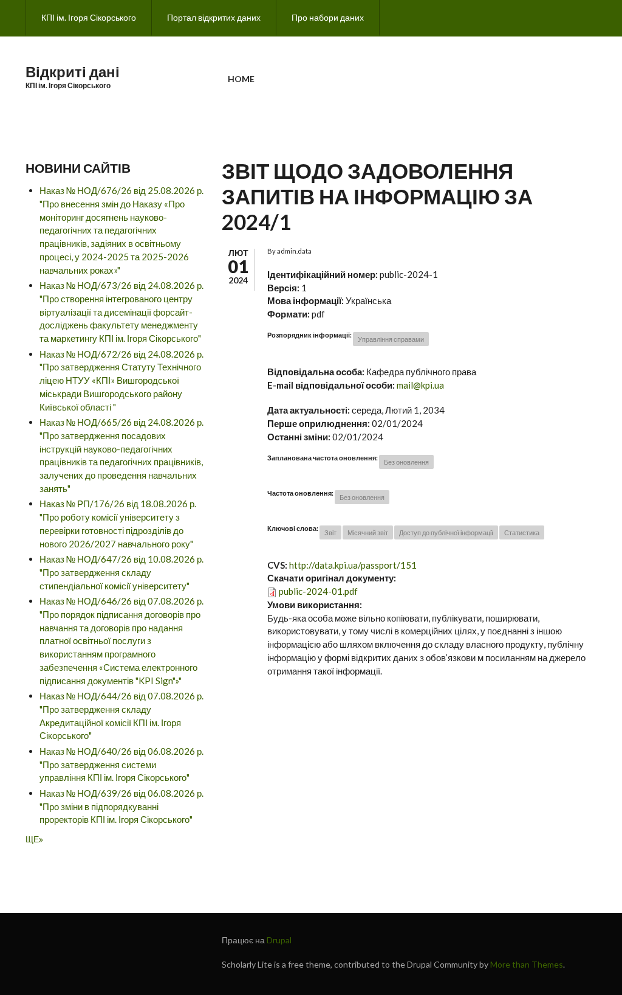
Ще (32, 839)
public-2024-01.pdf (318, 591)
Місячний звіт (367, 532)
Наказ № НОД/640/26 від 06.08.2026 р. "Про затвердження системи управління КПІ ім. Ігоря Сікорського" (121, 764)
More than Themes (526, 964)
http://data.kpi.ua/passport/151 (353, 565)
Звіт (330, 532)
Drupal (279, 940)
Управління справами (391, 339)
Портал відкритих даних (214, 17)
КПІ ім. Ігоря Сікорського (88, 17)
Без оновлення (406, 462)
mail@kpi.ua (420, 385)
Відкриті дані (73, 71)
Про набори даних (328, 17)
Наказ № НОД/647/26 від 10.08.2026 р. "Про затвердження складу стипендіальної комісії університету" (121, 572)
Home (241, 79)
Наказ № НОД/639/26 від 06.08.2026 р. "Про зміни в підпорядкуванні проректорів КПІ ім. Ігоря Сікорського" (121, 806)
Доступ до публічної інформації (446, 532)
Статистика (521, 532)
